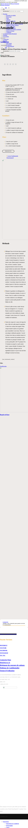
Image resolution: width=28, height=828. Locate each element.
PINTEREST (3, 645)
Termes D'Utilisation (7, 670)
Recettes (4, 366)
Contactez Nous (5, 660)
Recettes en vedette (12, 824)
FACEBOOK (3, 650)
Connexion (5, 622)
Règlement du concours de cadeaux (12, 665)
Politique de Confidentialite (9, 668)
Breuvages (9, 826)
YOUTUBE (3, 648)
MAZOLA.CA (5, 662)
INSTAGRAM (4, 653)
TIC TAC (2, 655)
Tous (1, 366)
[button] (4, 9)
